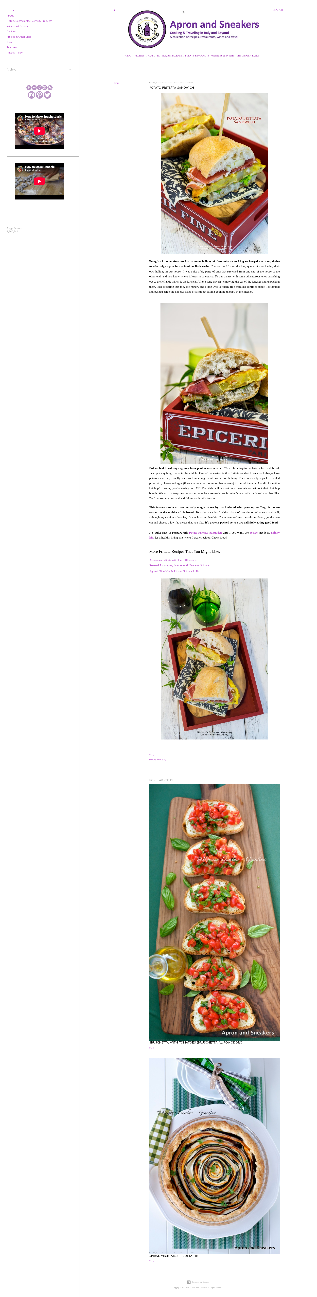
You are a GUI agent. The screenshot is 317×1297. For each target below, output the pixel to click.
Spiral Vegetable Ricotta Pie (173, 1256)
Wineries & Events (223, 55)
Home (10, 10)
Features (12, 47)
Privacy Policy (15, 52)
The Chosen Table (248, 55)
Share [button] (116, 83)
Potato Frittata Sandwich (205, 532)
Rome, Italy (161, 759)
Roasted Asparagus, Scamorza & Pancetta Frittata (179, 565)
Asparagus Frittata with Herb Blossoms (173, 560)
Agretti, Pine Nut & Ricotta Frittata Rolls (174, 571)
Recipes (139, 55)
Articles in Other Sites (19, 36)
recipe (254, 532)
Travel (150, 55)
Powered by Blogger (200, 1282)
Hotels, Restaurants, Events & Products (183, 55)
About (129, 55)
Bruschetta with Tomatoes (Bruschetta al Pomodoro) (196, 1042)
